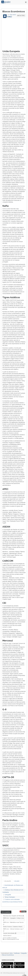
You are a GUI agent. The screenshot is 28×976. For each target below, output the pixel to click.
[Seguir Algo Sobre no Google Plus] (11, 17)
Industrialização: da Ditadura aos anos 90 (12, 886)
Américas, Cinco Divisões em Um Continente (12, 891)
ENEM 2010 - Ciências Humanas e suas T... (13, 929)
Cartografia (8, 894)
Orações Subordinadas (9, 933)
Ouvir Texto (22, 15)
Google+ (19, 963)
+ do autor (16, 881)
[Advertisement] (14, 34)
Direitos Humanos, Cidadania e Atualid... (13, 926)
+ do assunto (7, 881)
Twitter (6, 966)
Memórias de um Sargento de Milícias (12, 915)
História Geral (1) (7, 935)
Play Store (20, 966)
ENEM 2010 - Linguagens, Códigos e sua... (13, 918)
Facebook (7, 963)
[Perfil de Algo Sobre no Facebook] (7, 17)
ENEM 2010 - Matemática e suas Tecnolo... (13, 922)
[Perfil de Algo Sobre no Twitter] (9, 17)
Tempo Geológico (10, 897)
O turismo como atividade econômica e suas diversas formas (12, 901)
